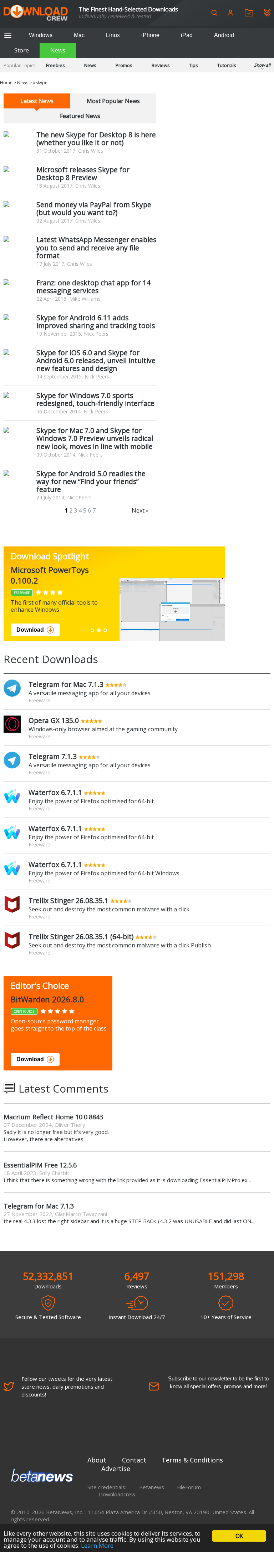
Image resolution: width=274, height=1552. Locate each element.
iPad (187, 35)
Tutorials (226, 65)
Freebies (55, 65)
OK (239, 1536)
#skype (40, 83)
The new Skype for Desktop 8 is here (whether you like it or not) (96, 138)
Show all (262, 65)
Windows (40, 35)
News (57, 50)
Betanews (151, 1487)
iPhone (150, 35)
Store (21, 50)
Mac (79, 35)
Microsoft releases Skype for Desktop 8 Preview (83, 173)
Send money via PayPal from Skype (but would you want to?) (93, 208)
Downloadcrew (117, 1494)
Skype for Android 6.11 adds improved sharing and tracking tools (95, 321)
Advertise (115, 1468)
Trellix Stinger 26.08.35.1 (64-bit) (81, 936)
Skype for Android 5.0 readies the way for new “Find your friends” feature (91, 481)
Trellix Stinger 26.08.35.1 (68, 900)
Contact (134, 1460)
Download (30, 630)
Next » (140, 510)
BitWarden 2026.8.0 (47, 999)
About (96, 1460)
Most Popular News (113, 101)
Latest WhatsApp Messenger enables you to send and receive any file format (96, 247)
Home (6, 83)
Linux (113, 35)
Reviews (161, 65)
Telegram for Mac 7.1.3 (66, 684)
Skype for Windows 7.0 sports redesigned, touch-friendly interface (95, 399)
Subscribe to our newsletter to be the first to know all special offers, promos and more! (218, 1382)
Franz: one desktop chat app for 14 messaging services (93, 286)
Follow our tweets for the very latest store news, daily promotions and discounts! (66, 1386)
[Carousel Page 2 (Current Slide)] (99, 630)
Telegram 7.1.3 (53, 756)
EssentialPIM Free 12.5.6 (40, 1165)
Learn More (97, 1545)
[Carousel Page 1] (92, 630)
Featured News (80, 116)
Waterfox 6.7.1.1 (55, 792)
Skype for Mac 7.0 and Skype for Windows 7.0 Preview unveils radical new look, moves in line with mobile (94, 438)
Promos (124, 65)
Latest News (37, 101)
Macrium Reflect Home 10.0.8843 (53, 1117)
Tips (193, 65)
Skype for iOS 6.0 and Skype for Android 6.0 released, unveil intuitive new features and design (96, 360)
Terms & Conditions (192, 1460)
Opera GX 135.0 (54, 720)
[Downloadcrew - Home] (36, 13)
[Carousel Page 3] (105, 630)
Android (224, 35)
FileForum (189, 1487)
